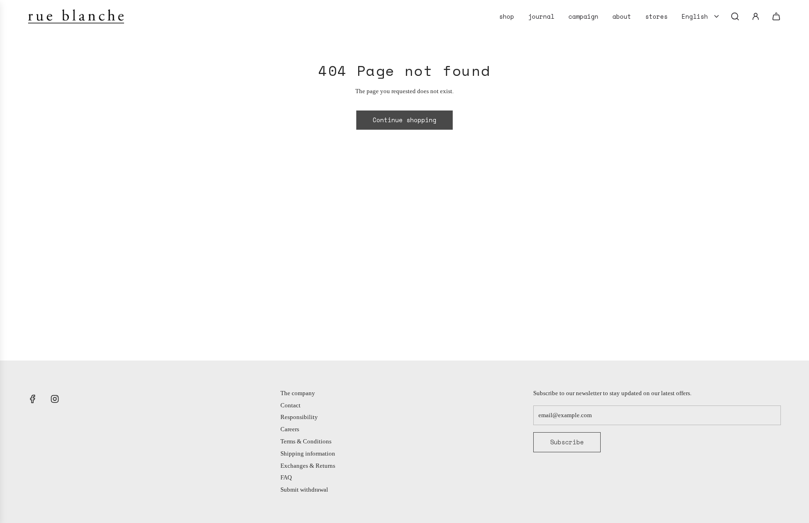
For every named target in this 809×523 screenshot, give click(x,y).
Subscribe (567, 442)
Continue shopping (404, 120)
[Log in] (755, 16)
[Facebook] (32, 399)
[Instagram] (54, 399)
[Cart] (776, 16)
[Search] (735, 16)
